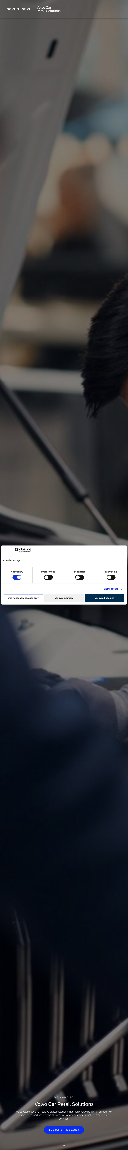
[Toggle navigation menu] (99, 9)
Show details (111, 588)
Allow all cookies (104, 597)
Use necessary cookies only (23, 597)
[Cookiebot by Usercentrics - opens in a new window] (17, 550)
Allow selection (64, 597)
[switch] (48, 577)
